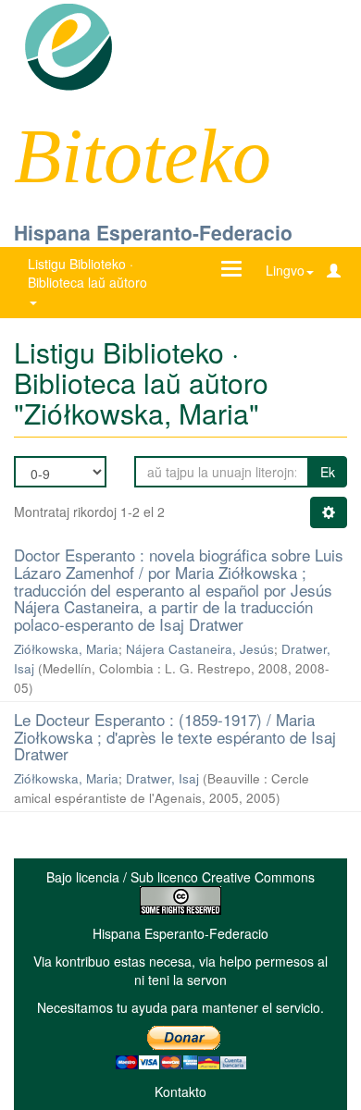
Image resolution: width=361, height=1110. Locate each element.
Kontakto (180, 1091)
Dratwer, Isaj (162, 778)
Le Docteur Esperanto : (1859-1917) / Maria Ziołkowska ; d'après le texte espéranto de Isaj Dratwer (175, 736)
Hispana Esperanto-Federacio (153, 232)
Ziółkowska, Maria (66, 649)
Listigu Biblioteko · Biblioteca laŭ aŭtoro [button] (89, 272)
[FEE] (68, 45)
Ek (327, 471)
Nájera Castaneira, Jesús (200, 649)
